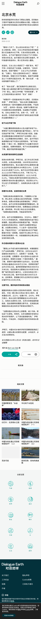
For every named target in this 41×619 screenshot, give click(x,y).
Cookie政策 (26, 579)
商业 (10, 519)
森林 (30, 551)
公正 (10, 551)
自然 (10, 504)
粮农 (30, 519)
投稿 (3, 584)
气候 (10, 488)
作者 (3, 588)
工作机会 (5, 579)
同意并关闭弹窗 (8, 615)
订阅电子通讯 (27, 584)
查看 (12, 601)
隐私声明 (25, 575)
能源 (30, 488)
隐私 (19, 609)
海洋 (30, 504)
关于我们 (5, 575)
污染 (10, 535)
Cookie (27, 609)
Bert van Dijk (13, 347)
